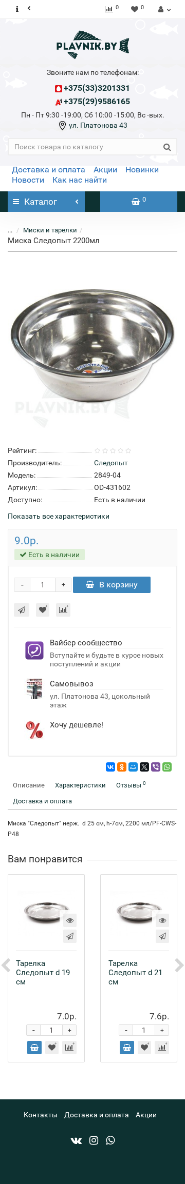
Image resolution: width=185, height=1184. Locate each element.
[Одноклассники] (121, 767)
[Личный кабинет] (163, 9)
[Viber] (155, 767)
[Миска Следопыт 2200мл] (92, 346)
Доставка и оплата (48, 169)
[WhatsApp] (167, 767)
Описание (29, 785)
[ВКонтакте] (110, 767)
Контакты (41, 1115)
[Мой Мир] (133, 767)
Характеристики (80, 785)
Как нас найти (79, 180)
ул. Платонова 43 (97, 125)
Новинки (142, 169)
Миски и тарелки (50, 230)
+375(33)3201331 (97, 88)
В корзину (118, 584)
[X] (144, 767)
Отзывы (131, 784)
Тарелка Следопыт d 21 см (135, 972)
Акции (105, 169)
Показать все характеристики (58, 516)
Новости (28, 180)
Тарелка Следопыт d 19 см (43, 972)
